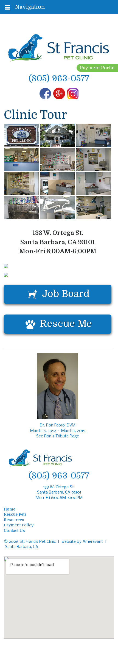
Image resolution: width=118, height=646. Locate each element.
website (68, 542)
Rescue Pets (15, 514)
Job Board (65, 293)
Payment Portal (97, 67)
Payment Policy (18, 525)
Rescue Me (66, 323)
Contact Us (14, 530)
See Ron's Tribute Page (57, 436)
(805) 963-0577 (59, 78)
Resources (14, 520)
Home (9, 509)
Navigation (30, 7)
